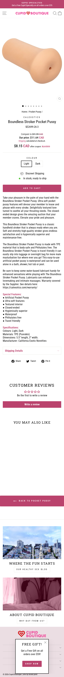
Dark (37, 163)
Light (26, 163)
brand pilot (33, 674)
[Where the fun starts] (32, 542)
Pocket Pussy (35, 111)
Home (24, 111)
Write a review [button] (32, 404)
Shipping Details (14, 350)
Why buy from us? (32, 621)
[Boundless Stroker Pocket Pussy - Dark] (16, 476)
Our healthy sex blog (32, 569)
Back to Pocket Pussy (34, 501)
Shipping (22, 141)
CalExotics (32, 117)
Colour (32, 158)
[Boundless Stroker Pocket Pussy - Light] (12, 476)
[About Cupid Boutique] (32, 594)
